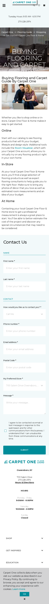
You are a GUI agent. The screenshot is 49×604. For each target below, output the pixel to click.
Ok (24, 594)
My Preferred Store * (13, 379)
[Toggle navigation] (4, 5)
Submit (24, 450)
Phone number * (11, 324)
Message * (8, 396)
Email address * (10, 342)
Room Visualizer (24, 148)
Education (12, 562)
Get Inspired (13, 550)
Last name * (9, 279)
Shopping (41, 32)
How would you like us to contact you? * (22, 307)
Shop (9, 538)
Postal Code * (9, 360)
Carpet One (7, 32)
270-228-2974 (24, 21)
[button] (34, 5)
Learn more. (18, 589)
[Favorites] (39, 5)
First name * (9, 261)
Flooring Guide (24, 32)
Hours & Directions (24, 482)
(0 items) (44, 5)
